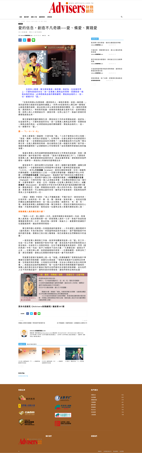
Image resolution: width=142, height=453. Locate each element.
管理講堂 (93, 407)
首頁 (21, 17)
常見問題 (122, 451)
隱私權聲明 (115, 451)
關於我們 (26, 17)
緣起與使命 (42, 17)
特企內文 (93, 409)
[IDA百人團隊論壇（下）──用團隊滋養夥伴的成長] (29, 354)
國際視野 (93, 404)
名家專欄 (93, 397)
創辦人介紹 (34, 17)
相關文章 (22, 344)
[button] (122, 17)
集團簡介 (100, 451)
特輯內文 (93, 395)
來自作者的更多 (32, 344)
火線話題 (93, 414)
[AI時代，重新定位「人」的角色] (76, 354)
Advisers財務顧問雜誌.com (26, 35)
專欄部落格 (94, 400)
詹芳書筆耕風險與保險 (95, 80)
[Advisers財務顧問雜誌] (71, 7)
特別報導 (20, 23)
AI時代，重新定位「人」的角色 (74, 361)
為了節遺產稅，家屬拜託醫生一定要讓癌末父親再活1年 (72, 323)
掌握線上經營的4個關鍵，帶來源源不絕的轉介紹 (31, 323)
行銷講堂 (93, 402)
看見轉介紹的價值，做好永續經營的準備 (106, 42)
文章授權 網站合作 (107, 451)
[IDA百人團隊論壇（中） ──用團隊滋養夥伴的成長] (53, 354)
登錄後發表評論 (23, 376)
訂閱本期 (49, 17)
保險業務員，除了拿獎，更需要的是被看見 (106, 78)
